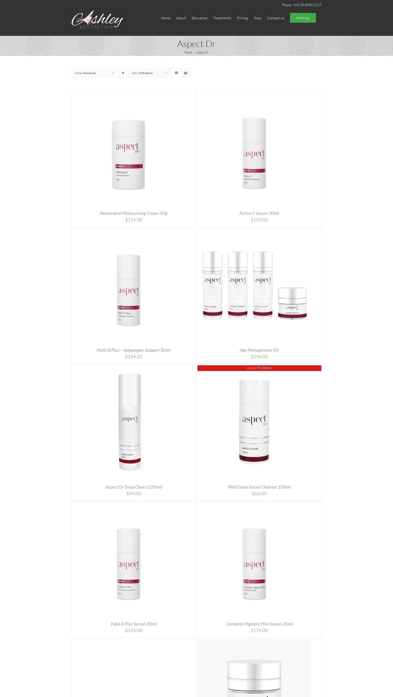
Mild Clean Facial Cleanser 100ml (259, 486)
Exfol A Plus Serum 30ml (134, 623)
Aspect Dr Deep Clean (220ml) (133, 486)
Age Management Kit (259, 350)
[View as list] (185, 73)
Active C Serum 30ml (259, 213)
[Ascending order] (122, 73)
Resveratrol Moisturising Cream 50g (133, 213)
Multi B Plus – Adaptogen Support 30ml (134, 350)
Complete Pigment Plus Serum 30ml (259, 623)
